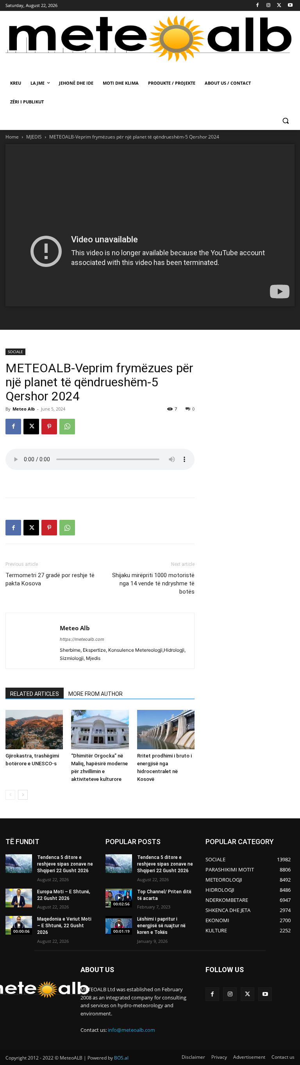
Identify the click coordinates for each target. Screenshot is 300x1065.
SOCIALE (15, 351)
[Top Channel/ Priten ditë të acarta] (118, 898)
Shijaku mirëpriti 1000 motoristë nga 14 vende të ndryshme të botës (153, 583)
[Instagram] (268, 5)
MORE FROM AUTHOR (95, 694)
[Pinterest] (49, 426)
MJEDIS (34, 136)
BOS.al (121, 1057)
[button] (285, 121)
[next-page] (23, 795)
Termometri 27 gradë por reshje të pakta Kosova (50, 579)
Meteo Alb (23, 409)
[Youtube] (290, 5)
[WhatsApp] (67, 426)
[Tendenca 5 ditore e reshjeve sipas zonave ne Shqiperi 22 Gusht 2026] (18, 863)
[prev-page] (10, 795)
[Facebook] (257, 5)
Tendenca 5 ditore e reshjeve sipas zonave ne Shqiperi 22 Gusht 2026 (65, 864)
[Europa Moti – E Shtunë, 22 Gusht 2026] (18, 898)
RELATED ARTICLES (34, 694)
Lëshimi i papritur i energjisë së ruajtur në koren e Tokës (161, 925)
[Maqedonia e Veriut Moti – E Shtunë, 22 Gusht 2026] (18, 925)
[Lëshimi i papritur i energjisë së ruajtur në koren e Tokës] (118, 925)
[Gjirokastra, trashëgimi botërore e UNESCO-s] (34, 729)
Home (12, 136)
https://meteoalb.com (82, 639)
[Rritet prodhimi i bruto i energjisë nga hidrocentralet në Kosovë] (166, 729)
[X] (279, 5)
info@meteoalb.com (131, 1029)
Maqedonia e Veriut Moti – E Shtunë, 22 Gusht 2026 (64, 925)
